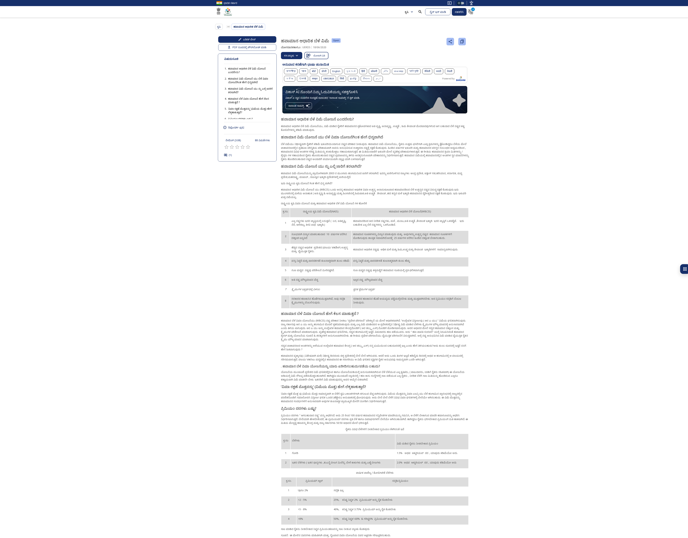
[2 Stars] (232, 147)
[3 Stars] (237, 147)
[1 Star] (226, 147)
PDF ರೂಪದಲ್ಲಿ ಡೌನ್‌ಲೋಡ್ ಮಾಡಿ (249, 47)
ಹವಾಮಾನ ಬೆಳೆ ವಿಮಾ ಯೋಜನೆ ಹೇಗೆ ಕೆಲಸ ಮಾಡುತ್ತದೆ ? (248, 100)
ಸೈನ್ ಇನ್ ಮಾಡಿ (438, 12)
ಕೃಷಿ (406, 12)
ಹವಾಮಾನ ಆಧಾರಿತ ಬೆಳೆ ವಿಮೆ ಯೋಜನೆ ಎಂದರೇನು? (247, 70)
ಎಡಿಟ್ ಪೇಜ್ (249, 39)
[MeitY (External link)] (218, 12)
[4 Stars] (242, 147)
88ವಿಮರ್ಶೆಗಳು (262, 140)
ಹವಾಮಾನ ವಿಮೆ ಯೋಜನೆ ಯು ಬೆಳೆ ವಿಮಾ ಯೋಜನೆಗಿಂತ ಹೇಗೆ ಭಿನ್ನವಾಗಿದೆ (248, 80)
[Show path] (228, 26)
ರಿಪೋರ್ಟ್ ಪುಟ (236, 127)
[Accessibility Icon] (471, 3)
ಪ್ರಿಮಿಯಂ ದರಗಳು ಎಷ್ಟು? (240, 118)
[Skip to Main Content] (449, 3)
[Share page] (450, 41)
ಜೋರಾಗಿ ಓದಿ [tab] (319, 55)
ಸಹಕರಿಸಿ (459, 12)
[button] (247, 70)
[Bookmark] (462, 41)
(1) (230, 155)
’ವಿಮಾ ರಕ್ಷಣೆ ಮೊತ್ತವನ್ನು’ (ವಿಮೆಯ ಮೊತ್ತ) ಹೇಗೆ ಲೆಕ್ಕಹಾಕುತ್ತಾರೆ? (250, 110)
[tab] (291, 55)
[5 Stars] (248, 147)
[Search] (420, 11)
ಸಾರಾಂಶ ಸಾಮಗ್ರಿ (296, 105)
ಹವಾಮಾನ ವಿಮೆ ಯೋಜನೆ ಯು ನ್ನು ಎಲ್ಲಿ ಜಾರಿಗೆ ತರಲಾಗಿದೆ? (250, 90)
